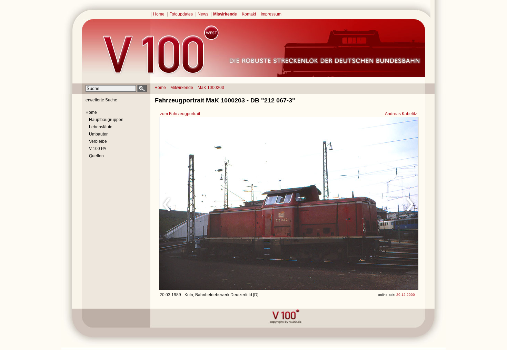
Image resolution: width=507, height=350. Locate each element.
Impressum (271, 14)
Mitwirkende (225, 14)
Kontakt (249, 14)
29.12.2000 (405, 295)
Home (159, 14)
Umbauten (99, 134)
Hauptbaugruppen (106, 119)
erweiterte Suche (101, 100)
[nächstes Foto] (349, 203)
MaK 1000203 (211, 87)
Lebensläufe (100, 126)
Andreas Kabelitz (401, 113)
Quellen (96, 155)
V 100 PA (97, 148)
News (203, 14)
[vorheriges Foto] (225, 203)
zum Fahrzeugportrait (180, 113)
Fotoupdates (181, 14)
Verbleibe (98, 141)
